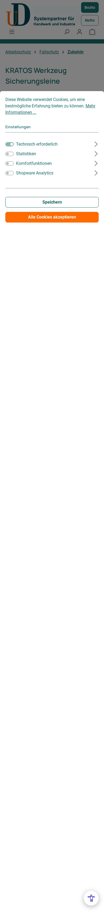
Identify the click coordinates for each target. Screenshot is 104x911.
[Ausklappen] (96, 143)
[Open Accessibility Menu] (91, 898)
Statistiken (26, 153)
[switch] (9, 154)
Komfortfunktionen (34, 163)
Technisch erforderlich (37, 144)
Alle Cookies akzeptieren (52, 217)
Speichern (52, 202)
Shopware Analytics (34, 173)
